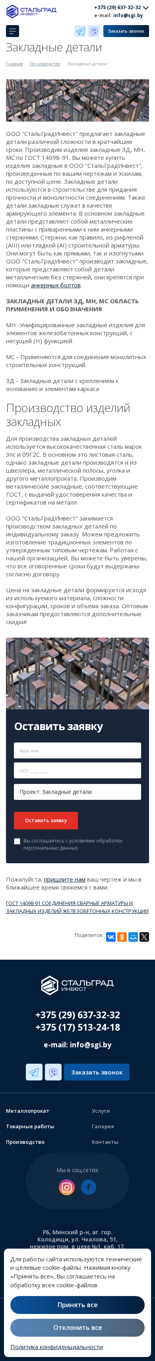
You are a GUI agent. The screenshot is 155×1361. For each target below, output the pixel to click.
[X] (144, 937)
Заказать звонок (126, 31)
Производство (45, 64)
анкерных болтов (56, 285)
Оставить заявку (46, 820)
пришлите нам (64, 879)
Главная (14, 64)
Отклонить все (77, 1327)
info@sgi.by (128, 15)
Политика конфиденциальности (56, 1347)
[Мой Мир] (133, 937)
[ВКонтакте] (111, 937)
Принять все (78, 1304)
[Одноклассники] (122, 937)
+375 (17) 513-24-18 (77, 1027)
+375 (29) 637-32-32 (77, 1014)
